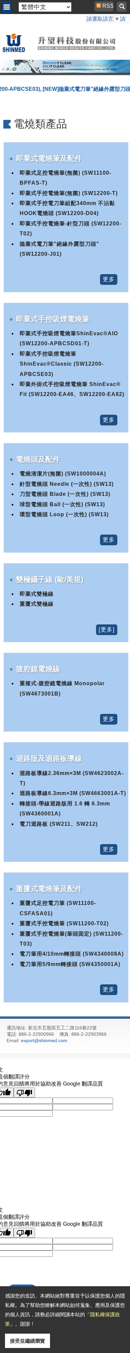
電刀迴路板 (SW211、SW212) (59, 824)
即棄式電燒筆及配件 (49, 158)
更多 (109, 279)
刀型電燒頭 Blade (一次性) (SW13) (65, 494)
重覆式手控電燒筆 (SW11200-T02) (64, 923)
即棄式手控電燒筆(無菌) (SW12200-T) (69, 193)
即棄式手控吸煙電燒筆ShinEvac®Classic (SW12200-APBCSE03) (62, 364)
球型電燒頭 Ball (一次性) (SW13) (62, 504)
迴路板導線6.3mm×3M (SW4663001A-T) (73, 793)
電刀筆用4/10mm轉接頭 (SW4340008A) (72, 954)
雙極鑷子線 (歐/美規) (49, 579)
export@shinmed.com (44, 1040)
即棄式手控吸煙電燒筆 (52, 319)
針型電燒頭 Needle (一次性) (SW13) (67, 484)
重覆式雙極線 (37, 604)
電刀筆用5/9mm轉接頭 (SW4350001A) (70, 964)
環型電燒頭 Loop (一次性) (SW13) (64, 514)
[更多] (107, 629)
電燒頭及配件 (38, 459)
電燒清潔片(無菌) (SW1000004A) (63, 473)
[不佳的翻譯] (24, 1093)
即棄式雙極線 (37, 594)
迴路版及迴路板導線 (49, 758)
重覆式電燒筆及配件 (49, 889)
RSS (105, 6)
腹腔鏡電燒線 (38, 669)
